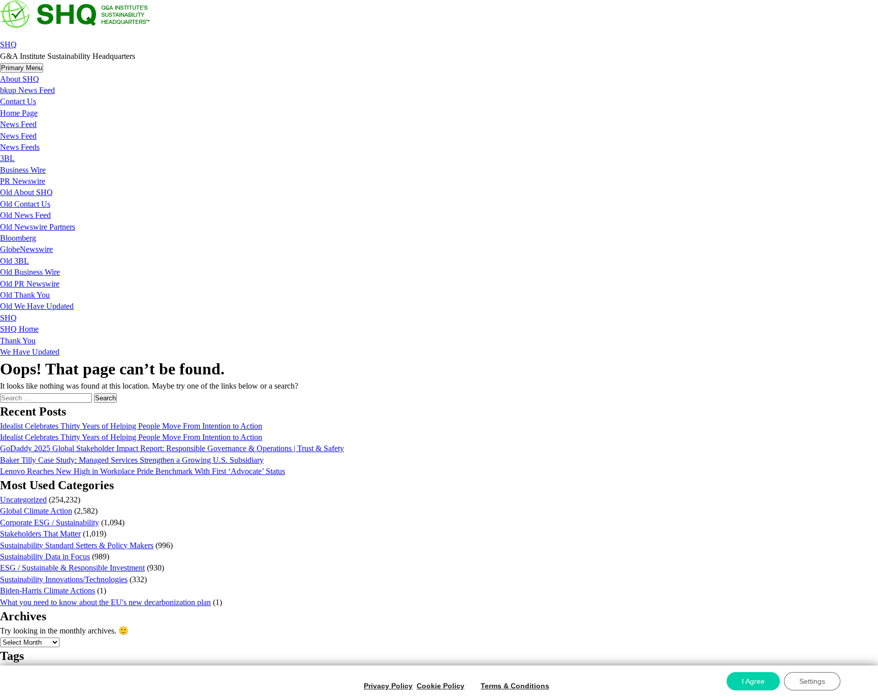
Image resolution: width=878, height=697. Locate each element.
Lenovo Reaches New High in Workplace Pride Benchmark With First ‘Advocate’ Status (142, 471)
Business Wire (23, 170)
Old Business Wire (30, 272)
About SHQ (19, 79)
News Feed (18, 124)
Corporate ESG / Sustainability (49, 522)
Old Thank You (25, 295)
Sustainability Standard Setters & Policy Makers (76, 545)
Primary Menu (21, 68)
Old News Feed (25, 215)
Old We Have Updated (37, 306)
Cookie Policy (440, 686)
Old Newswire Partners (37, 227)
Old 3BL (14, 261)
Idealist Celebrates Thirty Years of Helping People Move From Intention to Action (131, 426)
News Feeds (20, 147)
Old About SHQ (26, 192)
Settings (812, 681)
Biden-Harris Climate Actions (47, 590)
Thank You (18, 340)
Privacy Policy (388, 686)
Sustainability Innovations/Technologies (64, 579)
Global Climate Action (36, 510)
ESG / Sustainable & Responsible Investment (72, 567)
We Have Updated (29, 351)
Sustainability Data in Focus (45, 556)
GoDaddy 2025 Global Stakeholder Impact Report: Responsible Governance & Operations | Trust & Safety (172, 448)
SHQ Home (19, 329)
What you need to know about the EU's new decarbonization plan (105, 602)
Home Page (19, 113)
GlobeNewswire (26, 249)
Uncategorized (23, 499)
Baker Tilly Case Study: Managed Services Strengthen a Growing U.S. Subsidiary (132, 460)
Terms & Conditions (515, 686)
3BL (7, 158)
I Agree (753, 681)
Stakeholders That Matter (40, 533)
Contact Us (18, 101)
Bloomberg (18, 238)
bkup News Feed (27, 90)
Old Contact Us (25, 204)
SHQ (8, 44)
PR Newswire (22, 181)
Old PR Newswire (29, 283)
